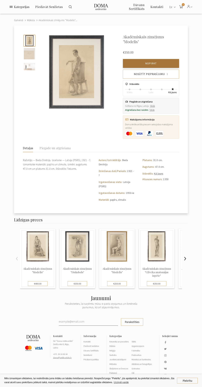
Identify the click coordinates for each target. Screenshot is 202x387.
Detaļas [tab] (28, 148)
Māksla (31, 20)
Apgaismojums (138, 346)
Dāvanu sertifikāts (137, 7)
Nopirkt (151, 63)
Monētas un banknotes (141, 359)
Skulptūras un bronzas (118, 368)
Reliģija (112, 350)
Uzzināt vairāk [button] (121, 382)
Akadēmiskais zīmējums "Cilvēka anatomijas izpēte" (156, 272)
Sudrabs (112, 355)
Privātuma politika (91, 359)
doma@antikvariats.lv (62, 357)
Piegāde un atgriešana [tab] (55, 148)
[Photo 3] (29, 67)
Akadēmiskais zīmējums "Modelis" (37, 270)
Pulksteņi (113, 373)
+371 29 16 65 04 (60, 354)
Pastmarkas (136, 355)
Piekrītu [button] (187, 380)
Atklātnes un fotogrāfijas (142, 364)
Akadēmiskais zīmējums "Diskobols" (77, 270)
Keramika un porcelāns (119, 341)
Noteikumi (88, 355)
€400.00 (38, 283)
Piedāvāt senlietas (49, 7)
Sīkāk (152, 105)
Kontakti (87, 341)
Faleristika (136, 350)
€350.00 (77, 283)
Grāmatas (136, 368)
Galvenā (18, 20)
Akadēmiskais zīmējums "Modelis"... (58, 20)
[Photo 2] (29, 54)
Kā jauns (158, 173)
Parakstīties (132, 322)
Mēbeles (113, 364)
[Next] (185, 259)
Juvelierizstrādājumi (117, 359)
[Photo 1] (29, 41)
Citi (133, 373)
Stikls (134, 341)
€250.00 (117, 283)
